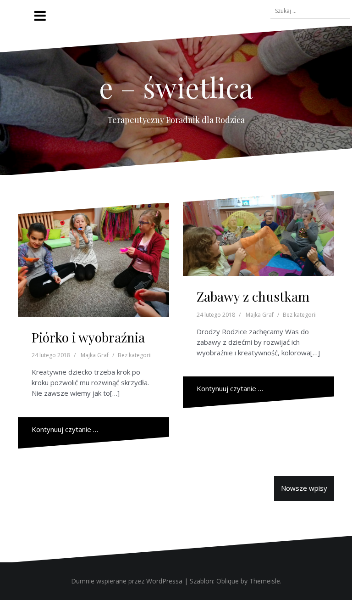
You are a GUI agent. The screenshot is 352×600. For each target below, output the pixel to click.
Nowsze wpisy (304, 488)
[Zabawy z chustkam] (258, 233)
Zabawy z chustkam (253, 296)
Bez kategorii (135, 355)
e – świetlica (176, 86)
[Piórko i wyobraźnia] (93, 260)
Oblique (227, 581)
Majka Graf (95, 355)
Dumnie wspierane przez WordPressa (126, 581)
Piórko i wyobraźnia (88, 337)
